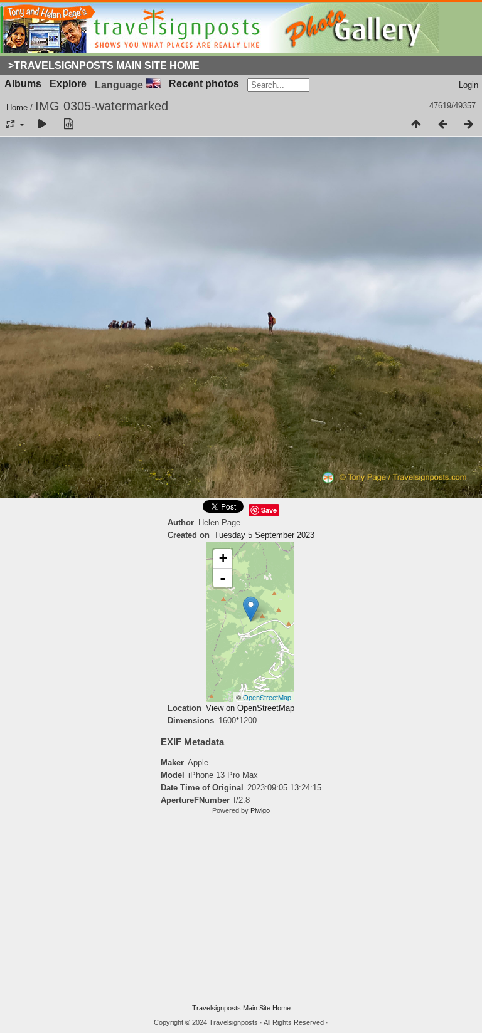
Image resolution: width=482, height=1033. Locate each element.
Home (17, 107)
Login (468, 85)
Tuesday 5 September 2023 (264, 535)
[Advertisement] (241, 909)
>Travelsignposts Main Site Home (104, 65)
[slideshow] (42, 124)
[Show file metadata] (68, 124)
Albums (22, 83)
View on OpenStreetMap (250, 708)
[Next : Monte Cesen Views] (469, 124)
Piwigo (260, 810)
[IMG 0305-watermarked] (251, 609)
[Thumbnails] (416, 124)
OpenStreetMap (267, 697)
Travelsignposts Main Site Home (241, 1008)
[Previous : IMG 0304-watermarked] (442, 124)
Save (269, 510)
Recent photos (204, 83)
